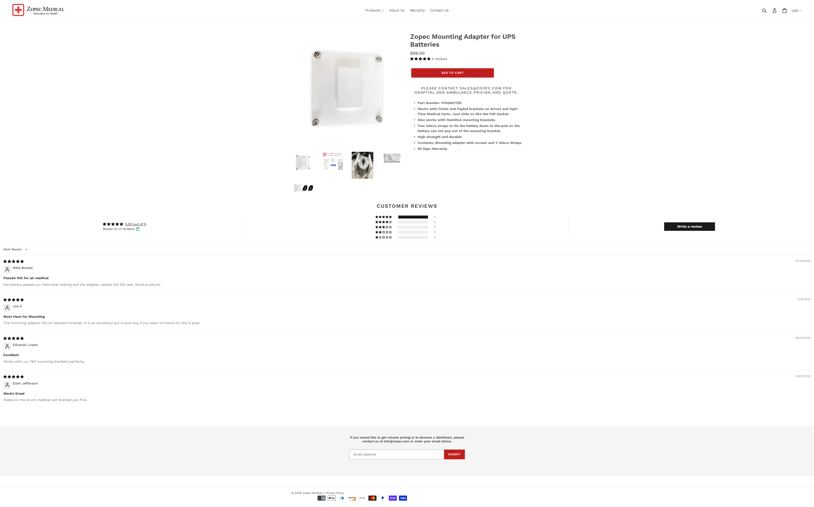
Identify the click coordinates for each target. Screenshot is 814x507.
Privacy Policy (335, 492)
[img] (13, 261)
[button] (421, 59)
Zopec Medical (312, 492)
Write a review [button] (689, 226)
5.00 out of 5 (135, 224)
